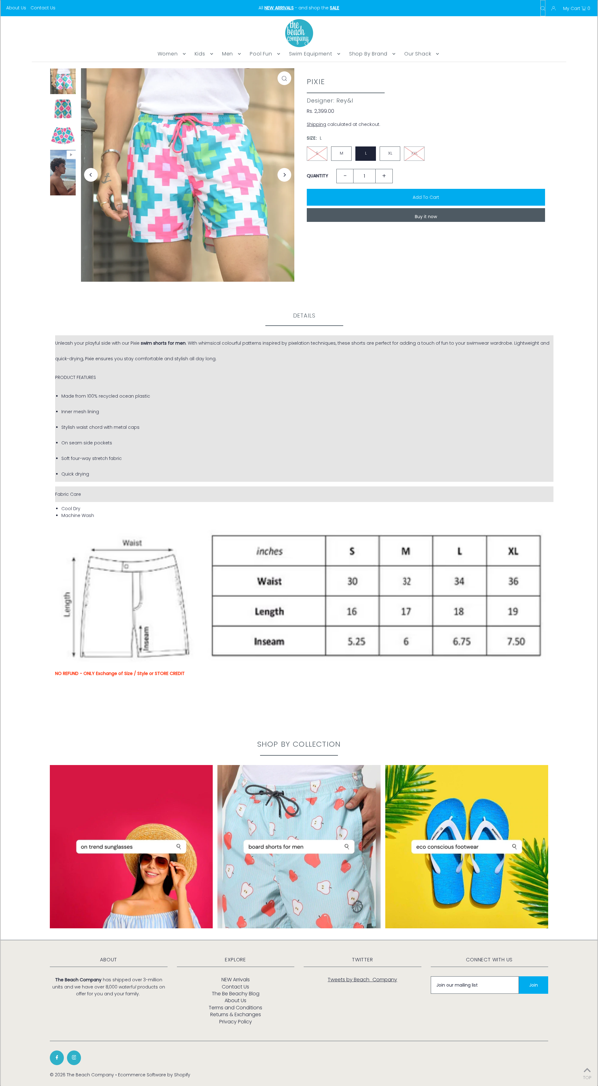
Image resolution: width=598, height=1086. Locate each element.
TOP (587, 1077)
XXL (414, 153)
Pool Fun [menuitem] (261, 53)
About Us (16, 8)
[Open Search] (542, 8)
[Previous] (91, 175)
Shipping (316, 124)
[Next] (284, 175)
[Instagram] (74, 1057)
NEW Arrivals (235, 979)
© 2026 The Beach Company (82, 1075)
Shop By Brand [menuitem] (368, 53)
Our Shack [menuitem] (417, 53)
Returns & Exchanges (235, 1014)
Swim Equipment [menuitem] (310, 53)
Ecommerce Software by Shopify (154, 1075)
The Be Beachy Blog (235, 993)
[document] (304, 408)
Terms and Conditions (235, 1007)
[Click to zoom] (284, 78)
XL (390, 153)
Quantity (317, 176)
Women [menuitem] (168, 53)
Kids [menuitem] (200, 53)
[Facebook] (57, 1057)
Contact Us (43, 8)
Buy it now (426, 216)
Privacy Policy (235, 1021)
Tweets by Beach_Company (362, 979)
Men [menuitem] (227, 53)
